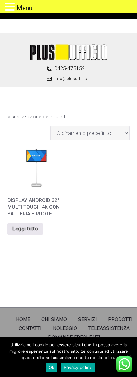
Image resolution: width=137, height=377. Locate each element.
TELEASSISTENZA (109, 328)
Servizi (87, 319)
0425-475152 (69, 68)
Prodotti (120, 319)
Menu (24, 8)
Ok (51, 367)
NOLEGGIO (65, 328)
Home (23, 319)
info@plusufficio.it (72, 78)
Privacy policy (78, 367)
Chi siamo (54, 319)
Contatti (30, 328)
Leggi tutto (25, 229)
